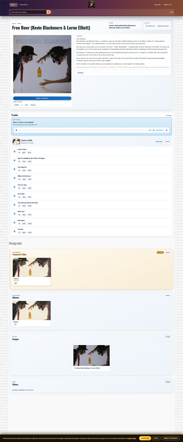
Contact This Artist (42, 98)
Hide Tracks (159, 141)
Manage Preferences (171, 438)
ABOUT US (167, 5)
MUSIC (13, 5)
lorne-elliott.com (150, 26)
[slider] (83, 130)
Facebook (16, 105)
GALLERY (158, 5)
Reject (156, 438)
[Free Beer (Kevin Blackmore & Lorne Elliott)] (91, 355)
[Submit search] (48, 12)
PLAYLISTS (24, 5)
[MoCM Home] (91, 4)
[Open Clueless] (16, 141)
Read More (80, 73)
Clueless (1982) (26, 140)
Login (171, 12)
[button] (12, 272)
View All (167, 141)
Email (26, 105)
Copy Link (33, 105)
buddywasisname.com (163, 26)
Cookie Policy (132, 438)
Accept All (145, 438)
